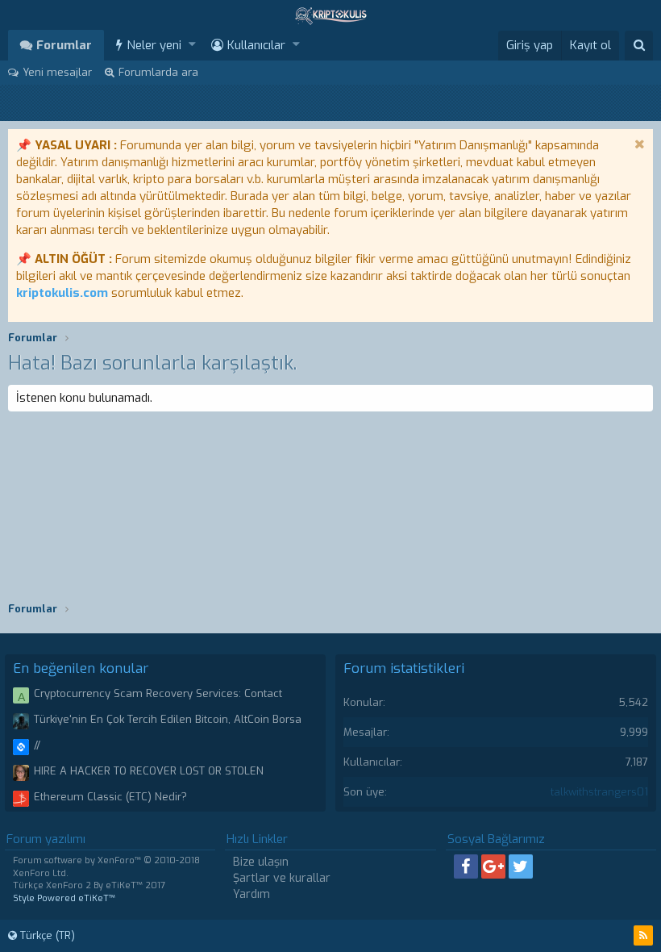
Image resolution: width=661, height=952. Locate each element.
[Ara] (639, 46)
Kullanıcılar (256, 45)
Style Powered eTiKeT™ (64, 898)
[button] (192, 45)
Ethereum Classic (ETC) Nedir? (110, 797)
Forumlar (64, 45)
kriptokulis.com (62, 293)
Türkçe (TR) (46, 935)
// (37, 745)
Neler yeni (154, 45)
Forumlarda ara (158, 72)
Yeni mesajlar (57, 72)
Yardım (251, 894)
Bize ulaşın (261, 862)
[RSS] (643, 935)
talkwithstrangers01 (599, 792)
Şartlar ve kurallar (281, 878)
